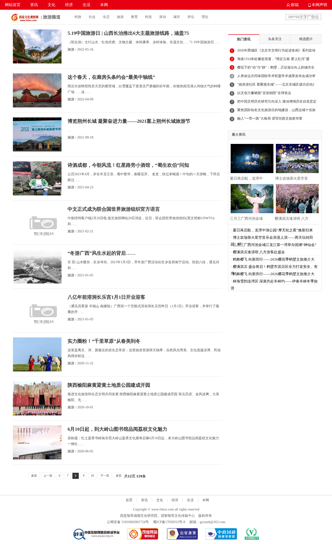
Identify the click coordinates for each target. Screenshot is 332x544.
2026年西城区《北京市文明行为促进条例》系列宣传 (276, 50)
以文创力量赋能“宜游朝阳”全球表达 (264, 93)
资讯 (34, 5)
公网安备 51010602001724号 (128, 522)
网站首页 (12, 5)
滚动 (162, 17)
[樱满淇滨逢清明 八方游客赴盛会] (296, 198)
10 (92, 475)
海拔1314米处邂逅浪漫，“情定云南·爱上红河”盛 (273, 59)
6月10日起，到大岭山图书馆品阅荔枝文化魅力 (117, 429)
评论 (190, 17)
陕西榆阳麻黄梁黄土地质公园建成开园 (109, 385)
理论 (204, 17)
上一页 (48, 475)
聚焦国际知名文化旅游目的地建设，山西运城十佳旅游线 (276, 111)
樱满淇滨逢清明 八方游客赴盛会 (259, 252)
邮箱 (294, 5)
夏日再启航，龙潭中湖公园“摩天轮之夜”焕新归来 (273, 230)
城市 (176, 17)
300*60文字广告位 (303, 17)
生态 (106, 17)
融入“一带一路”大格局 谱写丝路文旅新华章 (269, 118)
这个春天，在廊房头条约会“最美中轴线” (111, 77)
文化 (51, 5)
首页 (34, 475)
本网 (104, 5)
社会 (92, 17)
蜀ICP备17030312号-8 (169, 522)
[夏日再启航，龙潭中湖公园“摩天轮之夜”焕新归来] (250, 158)
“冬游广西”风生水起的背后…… (102, 253)
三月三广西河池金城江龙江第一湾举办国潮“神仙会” (274, 245)
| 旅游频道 (50, 17)
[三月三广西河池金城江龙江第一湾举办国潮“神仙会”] (250, 198)
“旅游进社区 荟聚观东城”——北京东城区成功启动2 (275, 84)
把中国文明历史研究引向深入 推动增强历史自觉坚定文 (276, 103)
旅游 (120, 17)
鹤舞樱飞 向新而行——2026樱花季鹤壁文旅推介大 (274, 259)
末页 (119, 475)
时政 (78, 17)
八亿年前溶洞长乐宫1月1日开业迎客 (106, 297)
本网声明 (319, 5)
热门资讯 (244, 39)
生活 (86, 5)
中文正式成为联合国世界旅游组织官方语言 (114, 209)
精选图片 (306, 39)
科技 (148, 17)
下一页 (104, 475)
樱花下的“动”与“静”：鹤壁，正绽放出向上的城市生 (276, 67)
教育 (134, 17)
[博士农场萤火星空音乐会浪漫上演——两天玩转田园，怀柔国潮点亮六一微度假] (296, 158)
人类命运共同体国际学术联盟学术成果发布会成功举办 (276, 77)
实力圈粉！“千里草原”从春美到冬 (104, 341)
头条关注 (275, 39)
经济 (69, 5)
